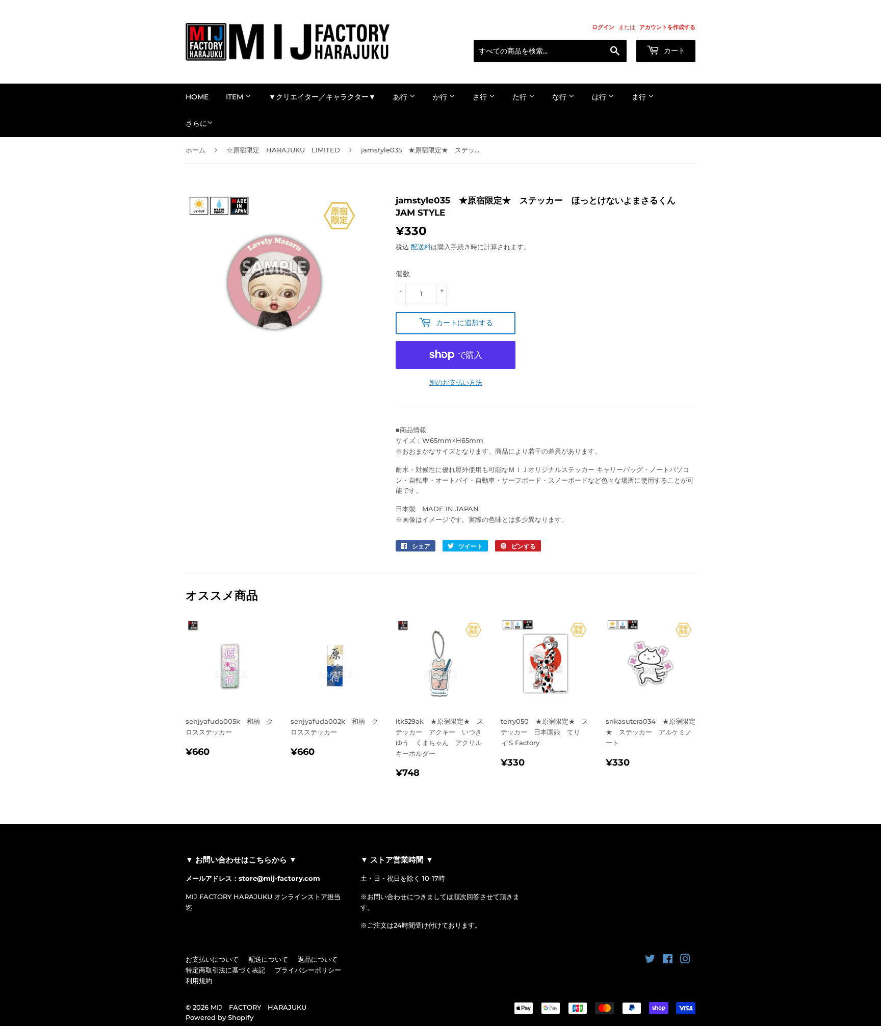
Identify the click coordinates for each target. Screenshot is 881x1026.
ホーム (195, 150)
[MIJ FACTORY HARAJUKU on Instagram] (685, 960)
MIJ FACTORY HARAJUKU (258, 1007)
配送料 (421, 247)
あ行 (401, 96)
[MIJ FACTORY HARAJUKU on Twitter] (650, 960)
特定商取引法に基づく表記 (225, 970)
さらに (196, 123)
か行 (441, 96)
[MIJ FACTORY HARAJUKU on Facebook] (667, 960)
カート (673, 50)
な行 (560, 96)
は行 (600, 96)
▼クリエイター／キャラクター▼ (322, 96)
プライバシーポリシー (308, 970)
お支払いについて (212, 959)
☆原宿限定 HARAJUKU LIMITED (283, 150)
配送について (268, 959)
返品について (318, 959)
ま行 (640, 96)
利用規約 (199, 981)
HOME (197, 96)
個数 (403, 273)
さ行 (481, 96)
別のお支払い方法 (455, 382)
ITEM (235, 96)
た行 (520, 96)
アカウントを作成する (667, 27)
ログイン (603, 27)
